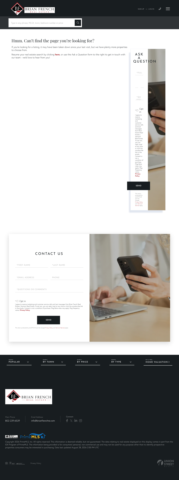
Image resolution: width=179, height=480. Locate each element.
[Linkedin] (75, 421)
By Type (116, 362)
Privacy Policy (137, 175)
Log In (151, 9)
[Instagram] (80, 421)
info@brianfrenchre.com (43, 420)
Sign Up (141, 9)
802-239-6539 (12, 420)
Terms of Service (138, 204)
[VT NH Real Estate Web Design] (165, 463)
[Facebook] (67, 421)
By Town (48, 362)
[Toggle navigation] (168, 8)
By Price (82, 362)
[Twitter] (71, 421)
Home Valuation (157, 362)
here (57, 54)
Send (139, 186)
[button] (78, 23)
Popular (14, 362)
